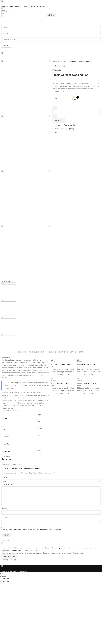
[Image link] (11, 567)
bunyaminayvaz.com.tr (18, 571)
